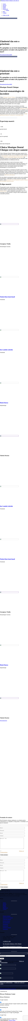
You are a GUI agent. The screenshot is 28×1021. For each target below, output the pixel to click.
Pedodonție (5, 924)
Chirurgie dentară (7, 919)
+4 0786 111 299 (7, 941)
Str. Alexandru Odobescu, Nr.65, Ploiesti (12, 943)
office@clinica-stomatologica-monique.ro (12, 946)
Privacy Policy (12, 1020)
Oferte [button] (4, 7)
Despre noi (5, 9)
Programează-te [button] (3, 54)
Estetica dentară (6, 921)
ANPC (1, 984)
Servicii (4, 5)
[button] (9, 224)
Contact (4, 12)
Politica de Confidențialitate (6, 982)
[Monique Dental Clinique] (14, 1)
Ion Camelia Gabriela (6, 349)
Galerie (7, 10)
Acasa (4, 3)
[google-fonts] (0, 1017)
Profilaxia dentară (7, 927)
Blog (4, 11)
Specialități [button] (9, 54)
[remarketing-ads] (0, 1010)
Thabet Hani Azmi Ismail (7, 297)
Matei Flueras (4, 402)
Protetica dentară (6, 916)
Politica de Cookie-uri (19, 982)
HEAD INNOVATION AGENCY (8, 989)
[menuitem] (15, 4)
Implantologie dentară (8, 917)
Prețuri (4, 6)
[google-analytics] (0, 1002)
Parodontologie (6, 922)
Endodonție (5, 926)
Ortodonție (5, 929)
